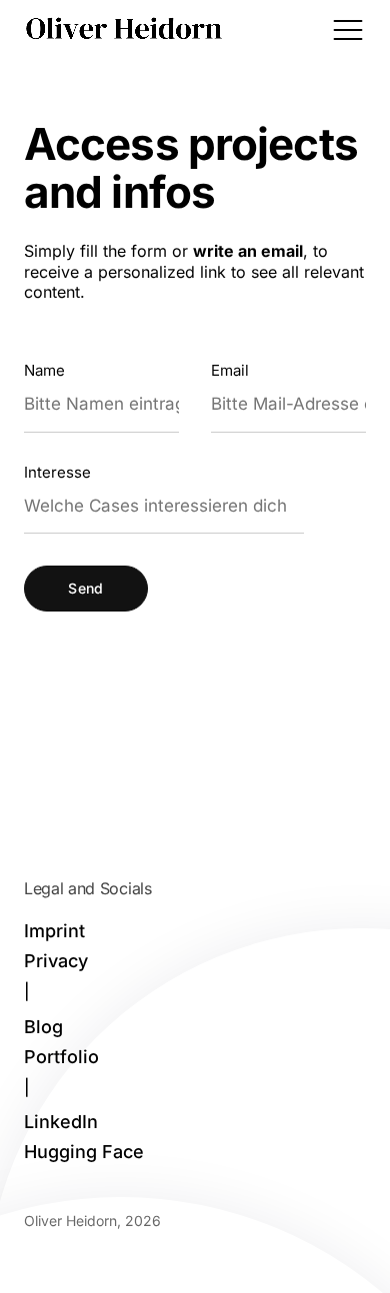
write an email (248, 251)
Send (86, 588)
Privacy (56, 961)
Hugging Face (84, 1152)
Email (230, 370)
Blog (43, 1027)
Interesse (57, 472)
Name (44, 370)
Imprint (54, 931)
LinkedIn (61, 1122)
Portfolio (61, 1057)
